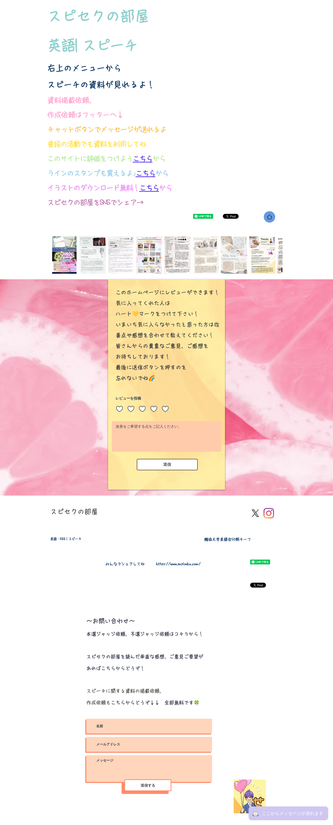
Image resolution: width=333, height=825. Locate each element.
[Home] (269, 217)
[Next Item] (274, 255)
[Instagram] (269, 513)
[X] (255, 513)
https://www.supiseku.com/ (178, 564)
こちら (149, 187)
